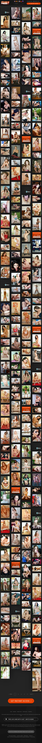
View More (30, 711)
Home (11, 711)
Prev (10, 694)
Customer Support (20, 735)
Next (31, 694)
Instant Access (25, 711)
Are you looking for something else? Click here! (21, 731)
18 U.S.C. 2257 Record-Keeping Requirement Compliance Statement (18, 736)
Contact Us (31, 735)
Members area (36, 1)
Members (14, 711)
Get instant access (33, 3)
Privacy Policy (32, 736)
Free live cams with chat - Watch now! (21, 719)
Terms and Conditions (12, 735)
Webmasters (26, 735)
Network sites (30, 1)
